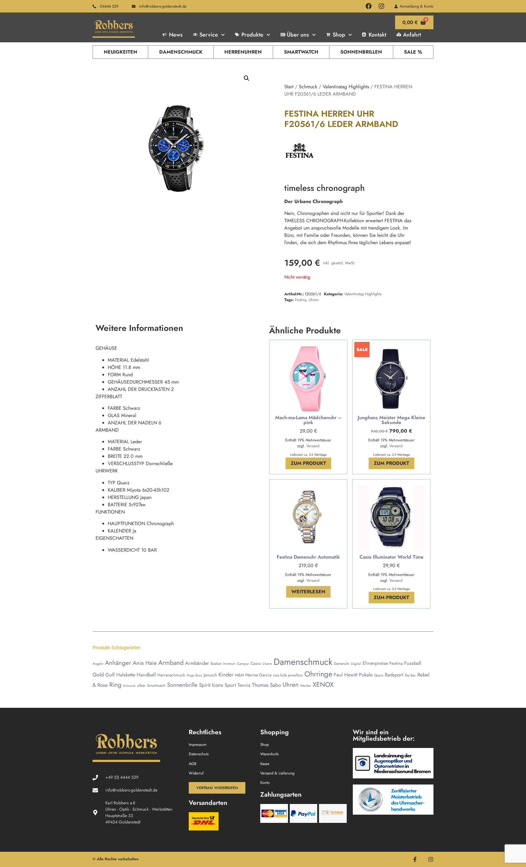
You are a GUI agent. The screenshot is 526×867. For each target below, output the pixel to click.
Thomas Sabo (266, 685)
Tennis (244, 685)
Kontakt (377, 35)
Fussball (412, 663)
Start (288, 86)
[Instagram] (381, 6)
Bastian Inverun (223, 663)
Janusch (210, 675)
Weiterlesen (308, 591)
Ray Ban (410, 675)
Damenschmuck (180, 51)
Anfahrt (412, 35)
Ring (115, 684)
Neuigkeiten (120, 51)
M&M (239, 675)
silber (141, 685)
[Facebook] (369, 6)
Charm (267, 663)
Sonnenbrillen (361, 51)
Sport (230, 685)
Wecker (305, 685)
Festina (300, 300)
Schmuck (308, 86)
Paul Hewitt (345, 674)
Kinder (226, 675)
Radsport (394, 674)
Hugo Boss (194, 675)
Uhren (314, 300)
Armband (171, 662)
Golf (110, 674)
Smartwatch (301, 51)
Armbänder (197, 663)
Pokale (366, 674)
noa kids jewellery (288, 675)
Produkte (252, 35)
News (176, 35)
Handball (146, 674)
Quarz (378, 675)
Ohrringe (318, 674)
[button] (246, 78)
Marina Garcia (258, 675)
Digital (356, 663)
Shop (339, 35)
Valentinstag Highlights (346, 86)
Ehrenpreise (375, 663)
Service (208, 35)
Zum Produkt (308, 463)
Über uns (298, 35)
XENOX (323, 684)
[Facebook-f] (415, 859)
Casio (256, 663)
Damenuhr (341, 663)
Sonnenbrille (182, 685)
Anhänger (118, 662)
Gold (98, 675)
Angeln (98, 663)
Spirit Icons (211, 685)
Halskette (125, 674)
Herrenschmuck (171, 675)
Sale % (413, 51)
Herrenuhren (243, 51)
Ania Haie (145, 663)
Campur (243, 663)
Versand (312, 446)
